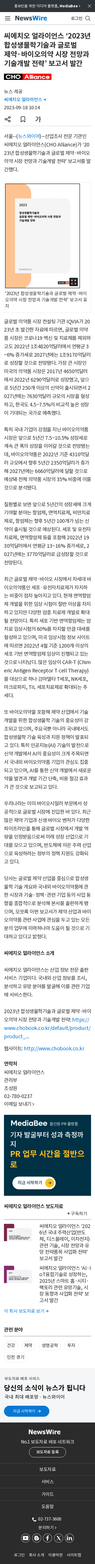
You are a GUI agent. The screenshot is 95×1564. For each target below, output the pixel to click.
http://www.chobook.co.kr (54, 1048)
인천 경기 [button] (16, 1357)
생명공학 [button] (50, 1345)
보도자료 (47, 1469)
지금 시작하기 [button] (24, 1411)
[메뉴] (6, 18)
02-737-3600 (49, 1519)
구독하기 (79, 1214)
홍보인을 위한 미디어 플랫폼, (47, 6)
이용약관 (55, 1554)
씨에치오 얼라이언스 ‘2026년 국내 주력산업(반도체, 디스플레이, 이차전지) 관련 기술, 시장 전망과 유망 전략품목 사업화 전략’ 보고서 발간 (65, 1242)
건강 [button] (11, 1345)
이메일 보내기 (19, 1104)
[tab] (47, 1469)
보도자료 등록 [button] (47, 1451)
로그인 (19, 1554)
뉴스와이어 (29, 136)
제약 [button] (28, 1345)
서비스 (47, 1482)
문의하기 (47, 1527)
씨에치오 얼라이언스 (25, 99)
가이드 (47, 1494)
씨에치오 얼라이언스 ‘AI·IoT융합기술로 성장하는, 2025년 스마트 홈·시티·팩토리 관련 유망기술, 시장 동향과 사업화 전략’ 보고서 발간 (65, 1284)
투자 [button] (71, 1345)
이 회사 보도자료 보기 (26, 1311)
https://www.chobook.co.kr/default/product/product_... (47, 1028)
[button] (7, 119)
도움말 (47, 1506)
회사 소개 (36, 1554)
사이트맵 (74, 1554)
